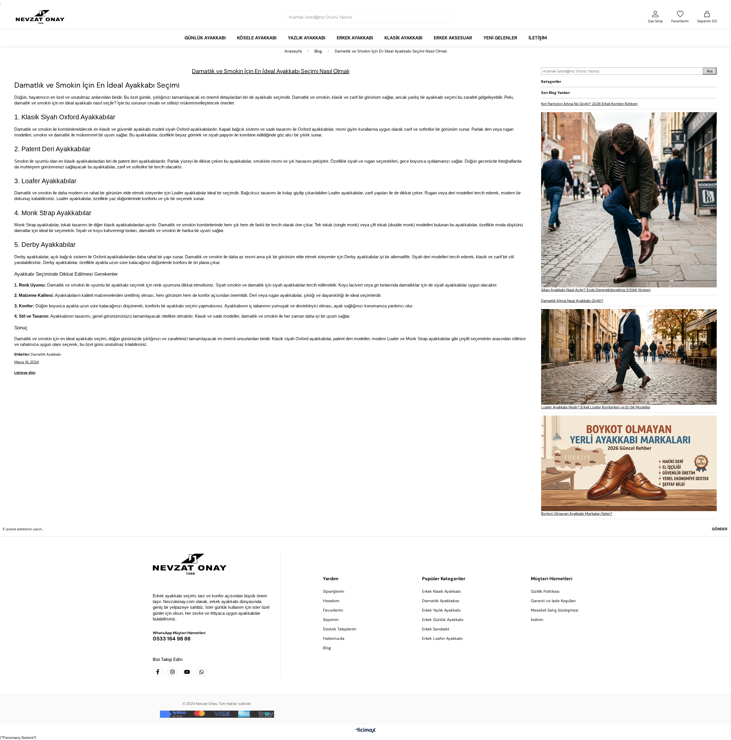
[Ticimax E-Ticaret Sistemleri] (366, 731)
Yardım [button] (330, 579)
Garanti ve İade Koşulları (553, 600)
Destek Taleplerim (339, 629)
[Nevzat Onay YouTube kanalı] (187, 672)
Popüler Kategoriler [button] (443, 579)
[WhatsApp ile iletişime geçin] (201, 672)
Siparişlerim (333, 591)
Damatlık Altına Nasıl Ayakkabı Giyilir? (572, 300)
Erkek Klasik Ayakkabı (441, 591)
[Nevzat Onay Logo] (40, 17)
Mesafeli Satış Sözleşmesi (554, 610)
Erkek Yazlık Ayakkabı (441, 610)
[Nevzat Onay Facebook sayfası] (158, 672)
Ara (709, 71)
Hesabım (331, 600)
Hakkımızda (333, 638)
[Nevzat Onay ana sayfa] (212, 564)
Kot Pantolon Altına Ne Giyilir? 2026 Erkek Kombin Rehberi (589, 103)
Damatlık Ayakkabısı (440, 600)
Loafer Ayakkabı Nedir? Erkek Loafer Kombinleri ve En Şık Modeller (595, 407)
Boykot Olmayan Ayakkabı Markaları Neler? (576, 513)
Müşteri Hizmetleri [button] (551, 579)
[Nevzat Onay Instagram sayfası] (172, 672)
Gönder (719, 529)
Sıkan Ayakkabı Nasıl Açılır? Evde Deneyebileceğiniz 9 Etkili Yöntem (595, 289)
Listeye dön (24, 372)
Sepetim (331, 619)
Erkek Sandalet (435, 629)
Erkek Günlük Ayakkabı (442, 619)
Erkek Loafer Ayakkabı (442, 638)
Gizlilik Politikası (545, 591)
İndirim (537, 619)
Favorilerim (333, 610)
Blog (327, 647)
